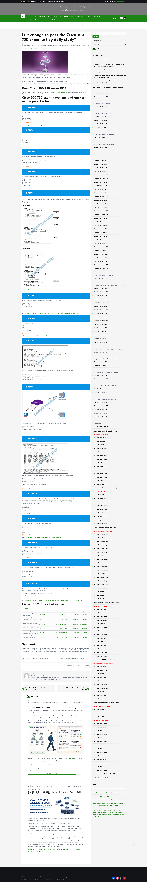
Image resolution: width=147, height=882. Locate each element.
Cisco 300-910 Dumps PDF (100, 116)
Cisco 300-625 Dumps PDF (101, 214)
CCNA (30, 837)
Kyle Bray (31, 785)
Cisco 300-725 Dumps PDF (101, 239)
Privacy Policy (29, 19)
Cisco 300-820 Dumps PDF (101, 261)
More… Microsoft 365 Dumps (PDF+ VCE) (104, 659)
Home (27, 16)
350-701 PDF (42, 637)
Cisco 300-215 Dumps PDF (100, 362)
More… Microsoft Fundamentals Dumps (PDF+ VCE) (107, 702)
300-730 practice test (71, 45)
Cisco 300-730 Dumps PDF (101, 243)
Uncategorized (86, 45)
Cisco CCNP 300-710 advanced (80, 614)
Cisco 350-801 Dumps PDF (100, 250)
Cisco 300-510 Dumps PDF (100, 189)
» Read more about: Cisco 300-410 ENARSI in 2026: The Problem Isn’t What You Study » (52, 774)
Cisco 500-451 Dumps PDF (100, 306)
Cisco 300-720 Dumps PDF (101, 236)
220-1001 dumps (95, 794)
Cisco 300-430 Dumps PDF (101, 175)
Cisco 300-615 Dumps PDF (100, 207)
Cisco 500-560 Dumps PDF (101, 320)
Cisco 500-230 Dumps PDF (101, 292)
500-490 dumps (99, 803)
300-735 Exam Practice (61, 632)
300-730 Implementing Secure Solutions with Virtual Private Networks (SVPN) (52, 45)
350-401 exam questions (113, 801)
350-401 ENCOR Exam (63, 702)
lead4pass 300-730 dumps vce (67, 667)
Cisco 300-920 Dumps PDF (101, 123)
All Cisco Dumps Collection (101, 426)
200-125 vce (97, 790)
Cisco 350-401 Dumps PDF (100, 157)
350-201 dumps (108, 799)
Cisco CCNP (42, 16)
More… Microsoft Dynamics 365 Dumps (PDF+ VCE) (107, 602)
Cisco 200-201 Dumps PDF (101, 352)
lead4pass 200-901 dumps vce (112, 808)
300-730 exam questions (32, 45)
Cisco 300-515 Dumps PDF (100, 193)
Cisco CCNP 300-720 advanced (80, 624)
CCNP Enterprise (63, 16)
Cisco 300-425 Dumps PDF (101, 171)
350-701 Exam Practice (61, 637)
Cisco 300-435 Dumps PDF (101, 178)
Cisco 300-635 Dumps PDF (101, 221)
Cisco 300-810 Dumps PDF (100, 254)
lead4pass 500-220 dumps (104, 812)
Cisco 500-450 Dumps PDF (101, 413)
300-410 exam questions (113, 794)
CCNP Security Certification (77, 16)
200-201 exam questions (107, 790)
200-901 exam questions (121, 792)
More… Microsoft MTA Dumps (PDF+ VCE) (105, 774)
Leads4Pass (71, 758)
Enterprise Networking (41, 703)
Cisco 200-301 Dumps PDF (100, 147)
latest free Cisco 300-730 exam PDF (60, 92)
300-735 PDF (42, 632)
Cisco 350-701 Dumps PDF (100, 225)
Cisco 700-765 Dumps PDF (101, 379)
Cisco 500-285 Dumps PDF (101, 392)
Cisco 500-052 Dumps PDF (101, 402)
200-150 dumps (101, 790)
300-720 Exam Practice (61, 624)
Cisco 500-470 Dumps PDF (101, 313)
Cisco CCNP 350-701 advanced (80, 637)
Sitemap (106, 16)
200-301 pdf (105, 792)
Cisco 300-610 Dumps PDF (100, 203)
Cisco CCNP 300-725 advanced (80, 628)
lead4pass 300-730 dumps (70, 665)
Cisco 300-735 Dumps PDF (101, 247)
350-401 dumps (102, 801)
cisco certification (111, 803)
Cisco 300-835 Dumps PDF (101, 268)
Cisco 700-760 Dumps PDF (101, 342)
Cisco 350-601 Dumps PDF (100, 200)
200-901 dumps (113, 792)
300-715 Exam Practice (61, 619)
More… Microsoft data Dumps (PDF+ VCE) (105, 527)
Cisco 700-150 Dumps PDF (100, 335)
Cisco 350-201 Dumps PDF (100, 365)
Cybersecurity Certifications (94, 16)
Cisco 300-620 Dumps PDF (101, 211)
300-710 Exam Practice (61, 614)
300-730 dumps (25, 45)
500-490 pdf (103, 803)
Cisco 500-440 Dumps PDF (101, 409)
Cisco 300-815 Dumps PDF (100, 257)
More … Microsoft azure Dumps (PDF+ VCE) (105, 488)
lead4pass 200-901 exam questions (102, 810)
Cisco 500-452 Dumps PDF (101, 310)
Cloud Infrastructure (32, 703)
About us (37, 19)
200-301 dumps (116, 790)
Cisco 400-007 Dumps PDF (101, 106)
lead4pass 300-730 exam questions (82, 667)
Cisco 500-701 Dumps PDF (100, 324)
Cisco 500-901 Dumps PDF (100, 331)
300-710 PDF (42, 614)
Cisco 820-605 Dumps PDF (101, 416)
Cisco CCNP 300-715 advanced (80, 619)
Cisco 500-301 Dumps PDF (100, 299)
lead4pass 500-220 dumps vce (107, 814)
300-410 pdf (122, 794)
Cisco (77, 45)
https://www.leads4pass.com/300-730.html (65, 83)
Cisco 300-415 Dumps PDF (100, 164)
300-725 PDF (42, 628)
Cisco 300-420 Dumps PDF (101, 167)
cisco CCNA (34, 16)
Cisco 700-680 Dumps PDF (101, 375)
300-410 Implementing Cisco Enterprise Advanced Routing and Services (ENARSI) (43, 702)
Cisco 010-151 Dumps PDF (100, 278)
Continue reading (32, 778)
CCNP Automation (52, 16)
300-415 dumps (103, 796)
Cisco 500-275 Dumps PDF (101, 389)
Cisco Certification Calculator (54, 19)
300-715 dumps (100, 799)
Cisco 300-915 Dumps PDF (100, 120)
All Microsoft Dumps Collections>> (102, 777)
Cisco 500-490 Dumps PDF (101, 317)
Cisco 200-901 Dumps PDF (101, 97)
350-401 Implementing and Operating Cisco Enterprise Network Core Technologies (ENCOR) (54, 786)
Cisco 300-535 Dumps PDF (101, 196)
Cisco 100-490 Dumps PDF (101, 137)
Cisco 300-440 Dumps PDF (101, 182)
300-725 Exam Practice (61, 628)
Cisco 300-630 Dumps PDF (101, 218)
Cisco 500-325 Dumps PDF (101, 302)
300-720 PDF (42, 624)
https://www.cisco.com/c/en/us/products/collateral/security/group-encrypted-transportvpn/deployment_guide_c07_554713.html (54, 313)
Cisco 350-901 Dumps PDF (100, 127)
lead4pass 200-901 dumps (108, 806)
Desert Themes (63, 879)
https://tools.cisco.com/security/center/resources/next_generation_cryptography (44, 537)
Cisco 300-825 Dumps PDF (101, 265)
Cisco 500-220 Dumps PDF (101, 406)
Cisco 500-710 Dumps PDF (100, 328)
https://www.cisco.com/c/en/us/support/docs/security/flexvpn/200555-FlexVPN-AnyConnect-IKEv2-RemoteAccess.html (52, 125)
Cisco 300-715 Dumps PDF (100, 232)
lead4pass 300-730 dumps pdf (83, 665)
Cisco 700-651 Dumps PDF (100, 338)
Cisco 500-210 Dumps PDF (100, 288)
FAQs (43, 19)
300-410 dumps (102, 794)
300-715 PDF (42, 619)
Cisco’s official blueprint (44, 762)
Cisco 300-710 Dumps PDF (100, 229)
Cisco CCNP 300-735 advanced (80, 632)
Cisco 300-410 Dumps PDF (100, 160)
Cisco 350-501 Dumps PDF (100, 185)
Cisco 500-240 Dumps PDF (101, 295)
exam (25, 44)
